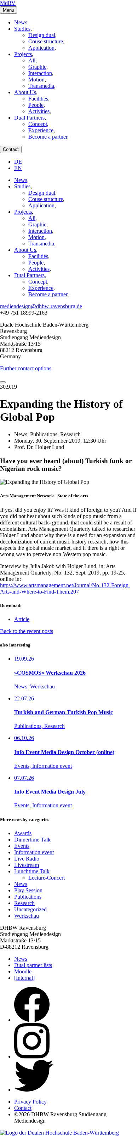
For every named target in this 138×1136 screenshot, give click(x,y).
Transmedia (41, 86)
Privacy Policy (30, 1102)
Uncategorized (30, 909)
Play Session (28, 890)
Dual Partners (29, 118)
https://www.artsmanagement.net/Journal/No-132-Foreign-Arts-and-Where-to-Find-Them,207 (65, 588)
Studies (22, 29)
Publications (27, 897)
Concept (37, 124)
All (31, 60)
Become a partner (47, 137)
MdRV (8, 3)
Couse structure (45, 41)
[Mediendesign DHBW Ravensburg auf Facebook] (32, 1020)
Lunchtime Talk (32, 871)
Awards (22, 833)
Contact (11, 149)
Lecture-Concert (46, 878)
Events (21, 846)
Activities (39, 111)
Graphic (37, 67)
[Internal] (24, 978)
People (36, 105)
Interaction (40, 73)
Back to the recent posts (26, 631)
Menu (8, 10)
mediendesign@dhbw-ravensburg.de (41, 306)
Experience (40, 130)
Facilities (38, 99)
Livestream (26, 865)
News (20, 22)
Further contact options (25, 368)
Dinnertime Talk (32, 840)
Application (41, 48)
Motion (36, 80)
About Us (25, 92)
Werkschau (26, 916)
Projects (23, 54)
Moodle (22, 971)
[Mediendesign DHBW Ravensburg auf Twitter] (33, 1090)
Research (24, 903)
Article (21, 619)
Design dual (41, 35)
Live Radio (26, 859)
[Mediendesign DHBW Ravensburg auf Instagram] (32, 1056)
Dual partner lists (33, 965)
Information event (34, 852)
